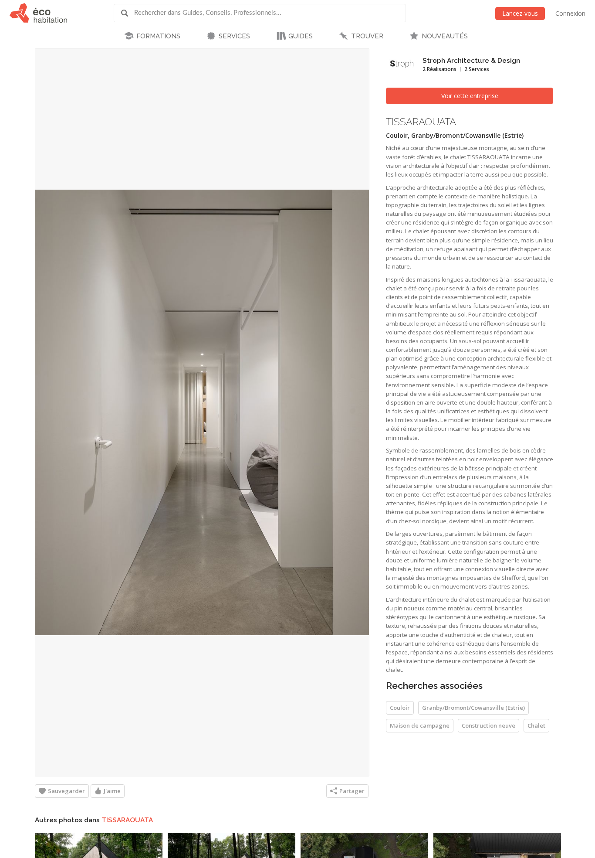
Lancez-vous (520, 13)
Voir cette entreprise (469, 96)
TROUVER (367, 36)
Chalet (536, 725)
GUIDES (300, 36)
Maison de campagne (420, 725)
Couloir (400, 708)
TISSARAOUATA (127, 820)
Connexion (570, 13)
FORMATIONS (158, 36)
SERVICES (234, 36)
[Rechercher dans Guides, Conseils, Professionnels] (127, 13)
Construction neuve (488, 725)
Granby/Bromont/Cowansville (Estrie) (473, 708)
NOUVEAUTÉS (445, 36)
